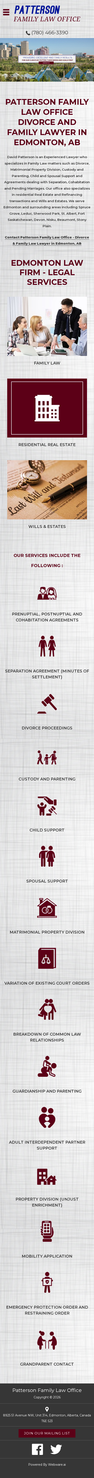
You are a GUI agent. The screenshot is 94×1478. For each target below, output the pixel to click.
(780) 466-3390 (49, 32)
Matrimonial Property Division (47, 932)
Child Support (47, 830)
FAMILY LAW (47, 363)
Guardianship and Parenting (47, 1091)
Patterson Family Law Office (47, 1390)
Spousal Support (47, 881)
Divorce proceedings (47, 728)
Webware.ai (57, 1465)
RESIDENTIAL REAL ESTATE (47, 444)
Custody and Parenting (47, 779)
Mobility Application (47, 1256)
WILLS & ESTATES (47, 526)
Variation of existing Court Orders (47, 983)
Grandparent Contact (47, 1364)
